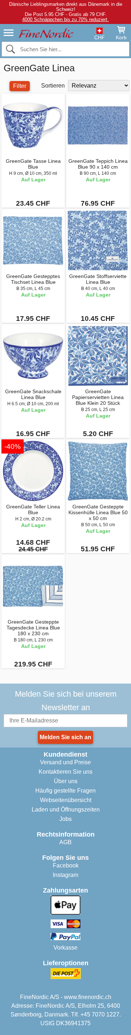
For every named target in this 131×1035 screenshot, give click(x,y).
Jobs (65, 819)
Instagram (65, 875)
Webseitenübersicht (65, 800)
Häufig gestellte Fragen (65, 791)
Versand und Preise (65, 762)
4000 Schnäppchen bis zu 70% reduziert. (65, 19)
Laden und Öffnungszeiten (66, 809)
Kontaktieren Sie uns (65, 772)
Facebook (66, 865)
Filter (19, 86)
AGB (65, 842)
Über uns (66, 781)
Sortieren (53, 85)
